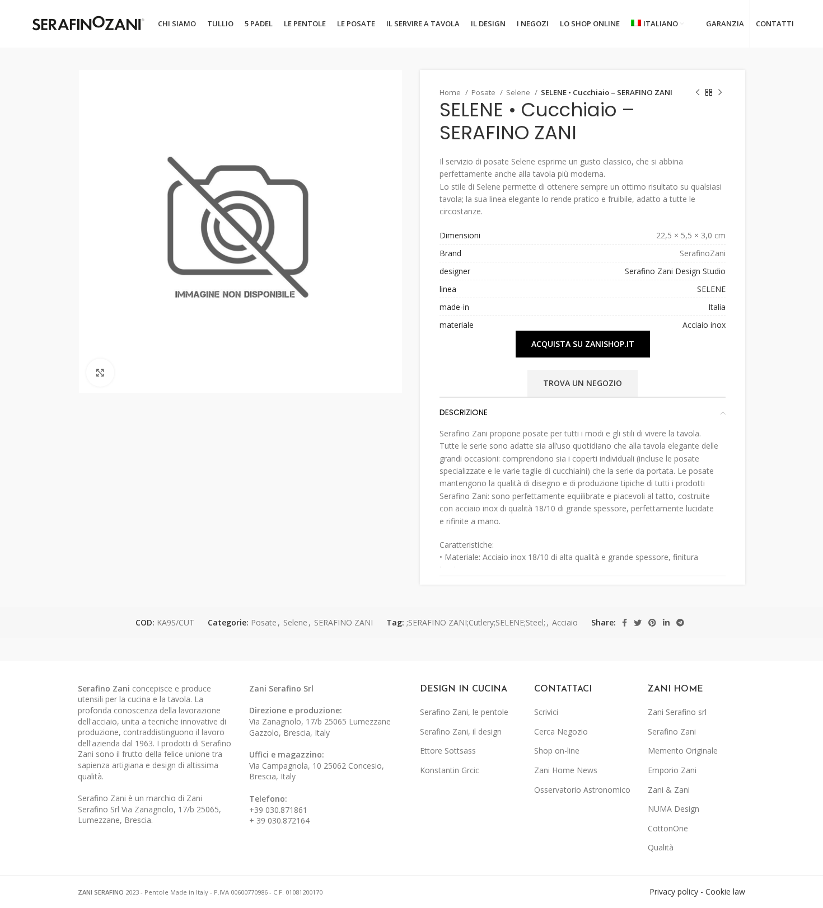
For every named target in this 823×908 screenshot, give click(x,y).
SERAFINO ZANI (343, 622)
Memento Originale (683, 750)
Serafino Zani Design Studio (675, 271)
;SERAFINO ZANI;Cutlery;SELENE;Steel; (475, 622)
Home (450, 92)
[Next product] (720, 92)
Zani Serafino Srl (281, 688)
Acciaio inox (704, 324)
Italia (717, 307)
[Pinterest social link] (652, 622)
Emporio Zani (672, 770)
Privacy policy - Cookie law (697, 891)
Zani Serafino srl (677, 712)
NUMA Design (673, 808)
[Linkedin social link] (666, 622)
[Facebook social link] (624, 622)
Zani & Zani (669, 789)
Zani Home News (565, 770)
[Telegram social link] (680, 622)
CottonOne (668, 828)
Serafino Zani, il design (461, 731)
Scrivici (546, 712)
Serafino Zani (672, 731)
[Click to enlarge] (100, 373)
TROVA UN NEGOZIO (582, 383)
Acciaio (565, 622)
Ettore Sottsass (448, 750)
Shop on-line (556, 750)
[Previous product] (697, 92)
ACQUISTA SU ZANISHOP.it (582, 343)
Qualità (661, 847)
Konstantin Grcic (449, 770)
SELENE (711, 289)
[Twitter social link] (637, 622)
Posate (484, 92)
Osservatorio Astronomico (582, 789)
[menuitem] (657, 24)
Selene (519, 92)
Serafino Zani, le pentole (464, 712)
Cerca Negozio (561, 731)
